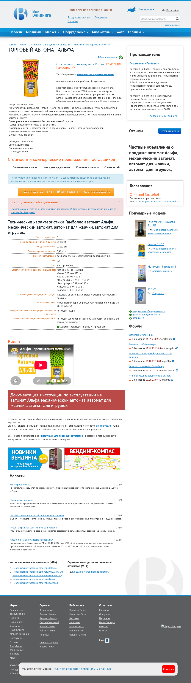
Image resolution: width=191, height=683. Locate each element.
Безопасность (76, 626)
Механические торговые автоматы (92, 44)
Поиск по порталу (49, 642)
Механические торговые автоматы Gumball (35, 582)
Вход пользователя (79, 17)
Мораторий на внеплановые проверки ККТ (32, 539)
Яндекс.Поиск (47, 646)
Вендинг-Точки (47, 626)
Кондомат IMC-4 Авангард (142, 344)
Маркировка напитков (21, 500)
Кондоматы (158, 293)
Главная (12, 44)
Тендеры (44, 634)
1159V (152, 289)
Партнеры (104, 618)
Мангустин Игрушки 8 (162, 266)
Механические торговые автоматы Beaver (34, 579)
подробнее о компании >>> (164, 115)
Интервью (74, 622)
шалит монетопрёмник (141, 334)
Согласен (168, 669)
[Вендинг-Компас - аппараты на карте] (92, 458)
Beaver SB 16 (156, 244)
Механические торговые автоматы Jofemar (34, 568)
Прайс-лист (16, 622)
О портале (101, 17)
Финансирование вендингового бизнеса (150, 375)
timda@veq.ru (103, 425)
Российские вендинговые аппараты (17, 649)
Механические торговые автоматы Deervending (37, 575)
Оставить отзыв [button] (170, 131)
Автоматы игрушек (162, 271)
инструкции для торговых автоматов (62, 435)
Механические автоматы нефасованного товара (163, 231)
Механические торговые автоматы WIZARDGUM (37, 571)
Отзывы (14, 642)
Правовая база (76, 610)
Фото (120, 32)
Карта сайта (172, 10)
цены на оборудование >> (146, 314)
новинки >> (138, 318)
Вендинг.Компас (48, 614)
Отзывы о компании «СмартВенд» (146, 366)
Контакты (104, 610)
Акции (13, 657)
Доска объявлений (49, 622)
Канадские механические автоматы (90, 571)
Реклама (73, 21)
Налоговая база (77, 614)
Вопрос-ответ (76, 630)
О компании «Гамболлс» (144, 63)
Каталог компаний (19, 634)
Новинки (14, 618)
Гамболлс (36, 44)
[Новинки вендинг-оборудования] (36, 458)
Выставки (74, 618)
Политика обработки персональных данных (82, 669)
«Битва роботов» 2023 (21, 484)
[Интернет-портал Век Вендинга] (38, 13)
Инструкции (16, 638)
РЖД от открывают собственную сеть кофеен (33, 527)
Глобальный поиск (172, 25)
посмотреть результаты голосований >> (159, 201)
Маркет (51, 32)
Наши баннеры (107, 622)
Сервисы (135, 32)
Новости (16, 32)
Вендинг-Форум (48, 618)
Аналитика (34, 32)
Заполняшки (46, 610)
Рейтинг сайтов (47, 630)
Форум (135, 326)
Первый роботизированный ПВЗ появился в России (37, 515)
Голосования (141, 185)
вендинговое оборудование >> (148, 311)
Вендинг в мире (77, 634)
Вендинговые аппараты (57, 44)
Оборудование (74, 32)
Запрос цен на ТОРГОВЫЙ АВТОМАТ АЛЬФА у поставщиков (65, 192)
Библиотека (101, 32)
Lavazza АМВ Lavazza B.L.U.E (161, 223)
